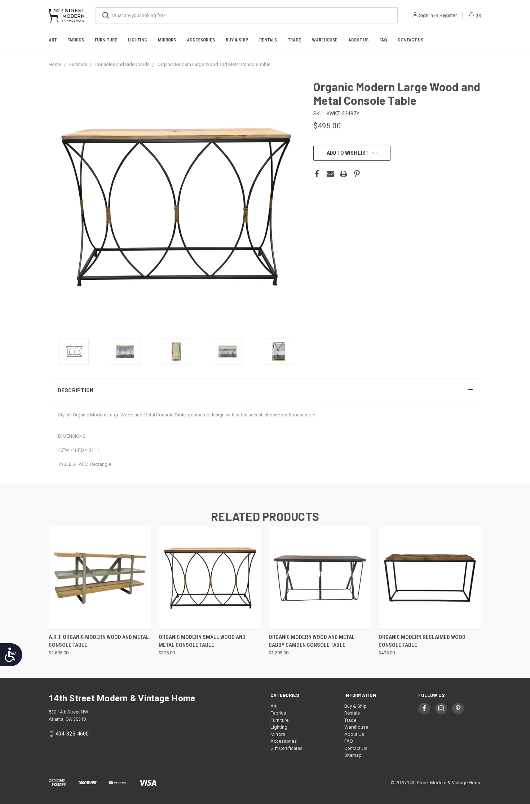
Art (53, 40)
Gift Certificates (286, 748)
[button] (265, 390)
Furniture (106, 40)
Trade (294, 40)
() (477, 15)
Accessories (201, 40)
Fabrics (75, 40)
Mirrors (167, 40)
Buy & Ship (237, 40)
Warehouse (324, 40)
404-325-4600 (72, 733)
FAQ (383, 40)
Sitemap (353, 755)
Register (448, 15)
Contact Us (410, 40)
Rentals (268, 40)
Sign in (426, 15)
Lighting (137, 40)
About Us (358, 40)
